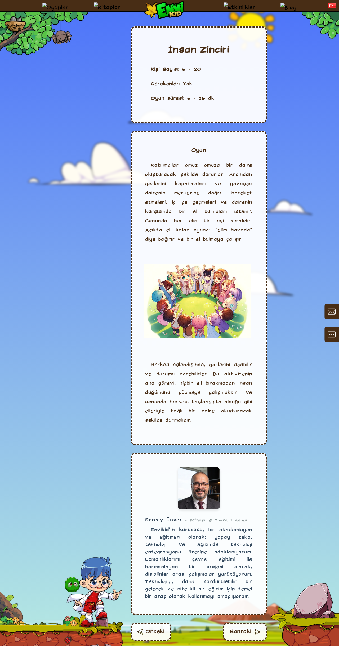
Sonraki (241, 631)
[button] (332, 5)
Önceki (155, 631)
